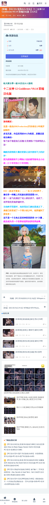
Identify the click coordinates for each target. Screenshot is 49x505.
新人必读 (24, 500)
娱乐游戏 (20, 29)
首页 (13, 29)
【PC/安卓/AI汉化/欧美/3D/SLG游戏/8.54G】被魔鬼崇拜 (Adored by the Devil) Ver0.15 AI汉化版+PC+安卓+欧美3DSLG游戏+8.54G (24, 462)
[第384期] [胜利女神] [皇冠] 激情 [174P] (29, 341)
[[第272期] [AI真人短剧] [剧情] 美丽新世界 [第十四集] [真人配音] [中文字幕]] (9, 400)
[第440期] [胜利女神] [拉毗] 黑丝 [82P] (28, 352)
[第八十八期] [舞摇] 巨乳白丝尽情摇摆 (30, 407)
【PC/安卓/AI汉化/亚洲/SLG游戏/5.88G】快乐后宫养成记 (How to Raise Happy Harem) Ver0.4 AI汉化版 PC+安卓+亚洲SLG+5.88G (24, 447)
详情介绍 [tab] (9, 24)
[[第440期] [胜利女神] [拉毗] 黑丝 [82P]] (8, 355)
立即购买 (24, 56)
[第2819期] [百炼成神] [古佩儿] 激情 (16, 393)
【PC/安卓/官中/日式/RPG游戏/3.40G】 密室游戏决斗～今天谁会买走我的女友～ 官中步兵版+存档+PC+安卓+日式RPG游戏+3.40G (24, 481)
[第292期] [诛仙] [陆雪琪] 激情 (27, 417)
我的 (34, 501)
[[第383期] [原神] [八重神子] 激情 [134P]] (8, 333)
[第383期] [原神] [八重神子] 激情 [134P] (29, 330)
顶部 (44, 501)
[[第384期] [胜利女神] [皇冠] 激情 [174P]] (8, 344)
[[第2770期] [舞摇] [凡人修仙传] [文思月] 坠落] (9, 430)
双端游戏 (14, 501)
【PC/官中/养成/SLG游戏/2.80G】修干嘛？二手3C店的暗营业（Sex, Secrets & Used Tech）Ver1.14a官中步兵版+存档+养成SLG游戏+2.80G (24, 472)
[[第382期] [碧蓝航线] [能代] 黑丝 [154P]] (8, 322)
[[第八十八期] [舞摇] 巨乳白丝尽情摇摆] (9, 410)
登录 (40, 3)
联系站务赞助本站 (5, 502)
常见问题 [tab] (19, 24)
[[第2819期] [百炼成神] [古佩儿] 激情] (24, 378)
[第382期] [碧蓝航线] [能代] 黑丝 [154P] (29, 319)
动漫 (3, 15)
